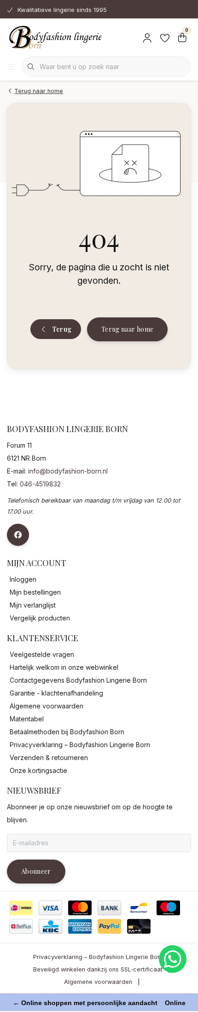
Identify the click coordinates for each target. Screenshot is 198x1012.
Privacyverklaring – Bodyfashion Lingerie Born (98, 957)
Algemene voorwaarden (98, 981)
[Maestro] (168, 908)
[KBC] (50, 926)
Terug (61, 329)
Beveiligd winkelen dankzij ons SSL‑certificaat (98, 969)
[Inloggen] (147, 36)
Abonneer (36, 871)
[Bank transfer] (109, 908)
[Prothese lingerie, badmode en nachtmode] (54, 36)
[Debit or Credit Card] (139, 926)
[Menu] (11, 66)
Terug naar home (127, 329)
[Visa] (50, 908)
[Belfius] (21, 926)
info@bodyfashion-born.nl (68, 471)
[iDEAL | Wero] (21, 908)
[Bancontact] (139, 908)
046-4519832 (40, 484)
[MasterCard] (80, 908)
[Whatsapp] (172, 959)
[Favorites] (165, 36)
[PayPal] (109, 926)
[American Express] (80, 926)
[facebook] (18, 535)
